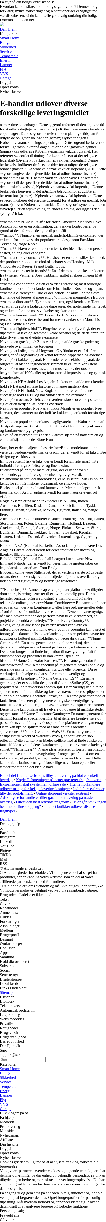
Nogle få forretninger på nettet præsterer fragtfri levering (59, 780)
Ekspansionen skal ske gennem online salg (33, 784)
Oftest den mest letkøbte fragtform (42, 802)
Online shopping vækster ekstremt (62, 793)
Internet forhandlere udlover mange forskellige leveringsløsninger (50, 786)
